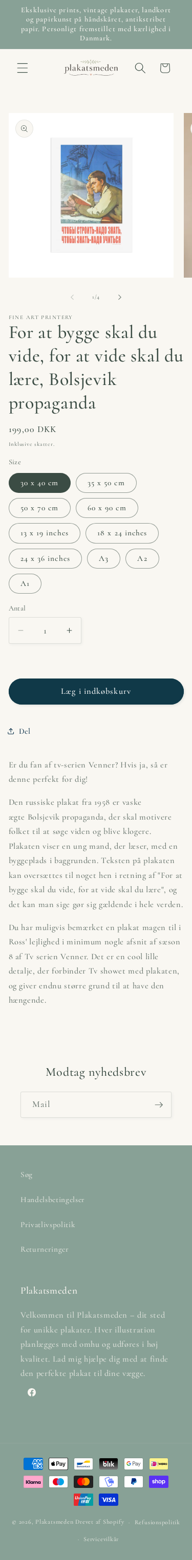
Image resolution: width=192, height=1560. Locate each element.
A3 (104, 558)
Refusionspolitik (157, 1522)
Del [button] (25, 731)
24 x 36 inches (45, 558)
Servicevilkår (101, 1539)
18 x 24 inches (122, 532)
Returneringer (44, 1249)
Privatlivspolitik (47, 1224)
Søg (26, 1174)
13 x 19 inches (44, 532)
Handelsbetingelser (52, 1199)
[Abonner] (158, 1105)
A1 (25, 583)
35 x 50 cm (106, 482)
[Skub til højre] (120, 297)
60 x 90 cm (107, 507)
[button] (22, 68)
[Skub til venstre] (72, 297)
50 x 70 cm (39, 507)
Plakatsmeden (54, 1522)
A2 (142, 558)
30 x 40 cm (39, 482)
